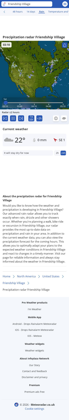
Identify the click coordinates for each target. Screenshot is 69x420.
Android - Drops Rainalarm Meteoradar (35, 323)
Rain (41, 11)
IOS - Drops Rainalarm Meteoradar (34, 329)
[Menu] (65, 4)
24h (63, 152)
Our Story (34, 365)
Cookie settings (34, 409)
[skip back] (5, 118)
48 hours (18, 11)
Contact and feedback (34, 371)
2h (57, 152)
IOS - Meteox (34, 335)
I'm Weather (34, 309)
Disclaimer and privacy (34, 377)
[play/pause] (13, 118)
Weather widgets (34, 350)
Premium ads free (34, 391)
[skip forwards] (21, 118)
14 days (31, 11)
